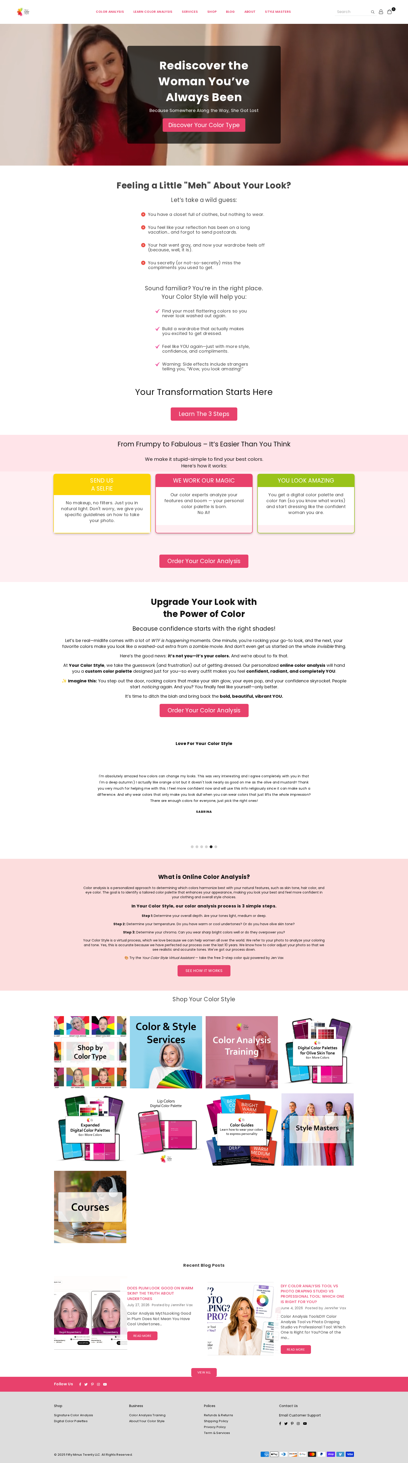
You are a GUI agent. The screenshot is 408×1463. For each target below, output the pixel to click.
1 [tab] (192, 846)
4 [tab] (206, 846)
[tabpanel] (204, 793)
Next (394, 802)
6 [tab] (216, 846)
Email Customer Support (300, 1415)
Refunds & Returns (218, 1415)
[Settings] (381, 11)
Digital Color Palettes (71, 1421)
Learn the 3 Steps (204, 414)
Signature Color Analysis (73, 1415)
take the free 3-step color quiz (224, 957)
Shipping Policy (216, 1421)
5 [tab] (211, 846)
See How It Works (204, 970)
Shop (212, 11)
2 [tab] (197, 846)
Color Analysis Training (147, 1415)
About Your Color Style (147, 1421)
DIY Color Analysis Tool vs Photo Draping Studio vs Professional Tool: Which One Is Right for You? (312, 1294)
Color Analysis (110, 11)
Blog (230, 11)
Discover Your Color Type (204, 125)
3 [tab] (202, 846)
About (250, 11)
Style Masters (278, 11)
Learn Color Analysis (152, 11)
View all (204, 1372)
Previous (13, 802)
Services (190, 11)
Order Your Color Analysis (203, 561)
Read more (142, 1336)
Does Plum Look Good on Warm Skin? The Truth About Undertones (160, 1293)
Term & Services (217, 1433)
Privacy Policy (215, 1427)
